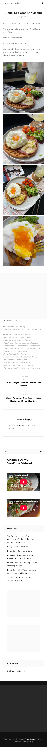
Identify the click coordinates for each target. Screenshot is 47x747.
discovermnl (8, 346)
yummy (25, 368)
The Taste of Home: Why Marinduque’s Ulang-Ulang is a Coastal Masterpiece (20, 539)
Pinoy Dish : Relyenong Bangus (20, 551)
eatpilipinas (35, 346)
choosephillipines (25, 340)
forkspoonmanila (11, 357)
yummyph (35, 368)
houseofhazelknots (28, 357)
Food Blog (20, 327)
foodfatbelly (23, 349)
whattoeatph (27, 365)
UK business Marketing (17, 671)
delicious (34, 343)
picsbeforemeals (10, 362)
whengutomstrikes (11, 368)
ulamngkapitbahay (11, 365)
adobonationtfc (12, 335)
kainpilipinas (21, 360)
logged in (23, 425)
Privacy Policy (28, 742)
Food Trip (26, 329)
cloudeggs (8, 343)
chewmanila (24, 337)
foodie (6, 351)
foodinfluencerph (19, 351)
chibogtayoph (9, 340)
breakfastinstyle (10, 337)
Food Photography (11, 329)
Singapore (36, 329)
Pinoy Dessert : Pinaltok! (17, 547)
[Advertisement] (23, 296)
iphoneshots (8, 360)
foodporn (25, 354)
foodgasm (35, 349)
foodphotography (11, 354)
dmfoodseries (22, 346)
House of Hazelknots (27, 739)
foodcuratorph (9, 349)
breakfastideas (27, 335)
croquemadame (21, 343)
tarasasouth (24, 362)
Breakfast (10, 327)
